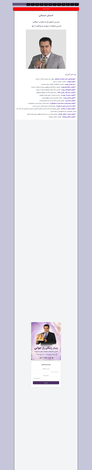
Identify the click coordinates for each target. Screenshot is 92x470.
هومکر (37, 4)
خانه (76, 4)
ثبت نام (46, 382)
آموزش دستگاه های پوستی (68, 87)
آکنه (59, 4)
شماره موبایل (46, 375)
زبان (33, 4)
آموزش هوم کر (71, 81)
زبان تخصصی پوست (70, 84)
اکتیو (41, 4)
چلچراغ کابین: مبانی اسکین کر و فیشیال (65, 79)
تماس (28, 4)
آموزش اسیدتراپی (70, 100)
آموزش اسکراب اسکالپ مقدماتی (66, 114)
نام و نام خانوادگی (46, 368)
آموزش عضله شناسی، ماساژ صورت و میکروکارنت (62, 103)
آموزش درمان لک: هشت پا (68, 95)
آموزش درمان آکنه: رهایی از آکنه (66, 92)
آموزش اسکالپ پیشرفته (68, 117)
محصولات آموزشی (46, 8)
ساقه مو (46, 4)
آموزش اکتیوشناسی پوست (68, 90)
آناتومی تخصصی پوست (69, 98)
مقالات (63, 4)
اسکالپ (50, 4)
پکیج (68, 4)
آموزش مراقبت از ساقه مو (68, 109)
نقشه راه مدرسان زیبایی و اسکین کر (65, 106)
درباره (72, 4)
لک (54, 4)
